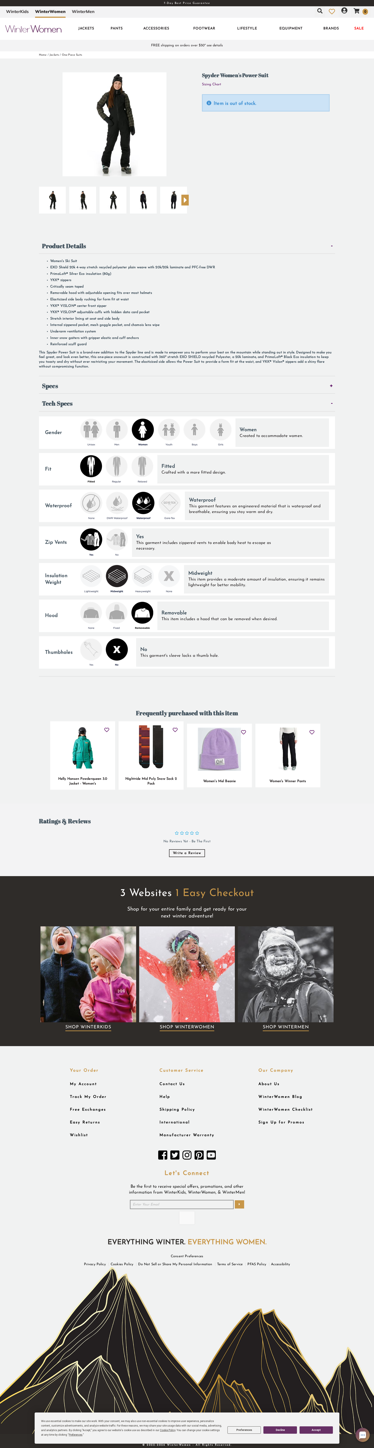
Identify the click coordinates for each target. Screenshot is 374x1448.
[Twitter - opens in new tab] (174, 1156)
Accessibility (280, 1264)
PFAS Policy (256, 1264)
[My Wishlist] (332, 11)
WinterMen (83, 11)
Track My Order (88, 1097)
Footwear (204, 28)
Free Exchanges (88, 1109)
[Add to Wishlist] (107, 728)
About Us (269, 1084)
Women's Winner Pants (287, 781)
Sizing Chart (211, 84)
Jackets (86, 28)
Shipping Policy (177, 1109)
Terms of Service (230, 1264)
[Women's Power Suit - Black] (52, 198)
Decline (280, 1430)
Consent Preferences (187, 1256)
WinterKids (17, 11)
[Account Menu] (344, 11)
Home (43, 54)
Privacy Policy (95, 1264)
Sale (359, 28)
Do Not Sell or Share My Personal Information (175, 1264)
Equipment (291, 28)
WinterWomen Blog (280, 1097)
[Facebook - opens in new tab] (162, 1156)
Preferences (244, 1430)
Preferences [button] (75, 1434)
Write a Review (187, 853)
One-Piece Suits (72, 54)
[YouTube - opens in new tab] (211, 1156)
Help (165, 1097)
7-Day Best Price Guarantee (187, 3)
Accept (316, 1430)
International (175, 1122)
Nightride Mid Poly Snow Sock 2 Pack (151, 781)
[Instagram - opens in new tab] (187, 1156)
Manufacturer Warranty (187, 1135)
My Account (83, 1084)
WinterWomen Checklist (285, 1109)
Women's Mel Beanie (219, 781)
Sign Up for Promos (281, 1122)
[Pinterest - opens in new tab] (199, 1156)
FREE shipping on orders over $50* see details (187, 45)
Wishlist (79, 1135)
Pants (117, 28)
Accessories (156, 28)
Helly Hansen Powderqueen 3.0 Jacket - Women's (82, 781)
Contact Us (172, 1084)
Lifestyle (247, 28)
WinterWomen (50, 11)
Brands (331, 28)
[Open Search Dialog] (320, 11)
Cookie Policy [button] (167, 1430)
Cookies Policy (122, 1264)
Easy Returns (85, 1122)
